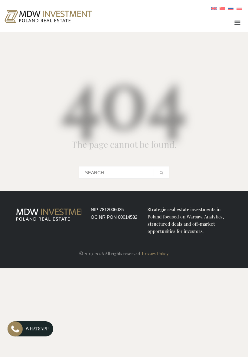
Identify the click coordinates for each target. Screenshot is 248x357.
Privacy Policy (155, 254)
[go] (161, 172)
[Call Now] (15, 328)
